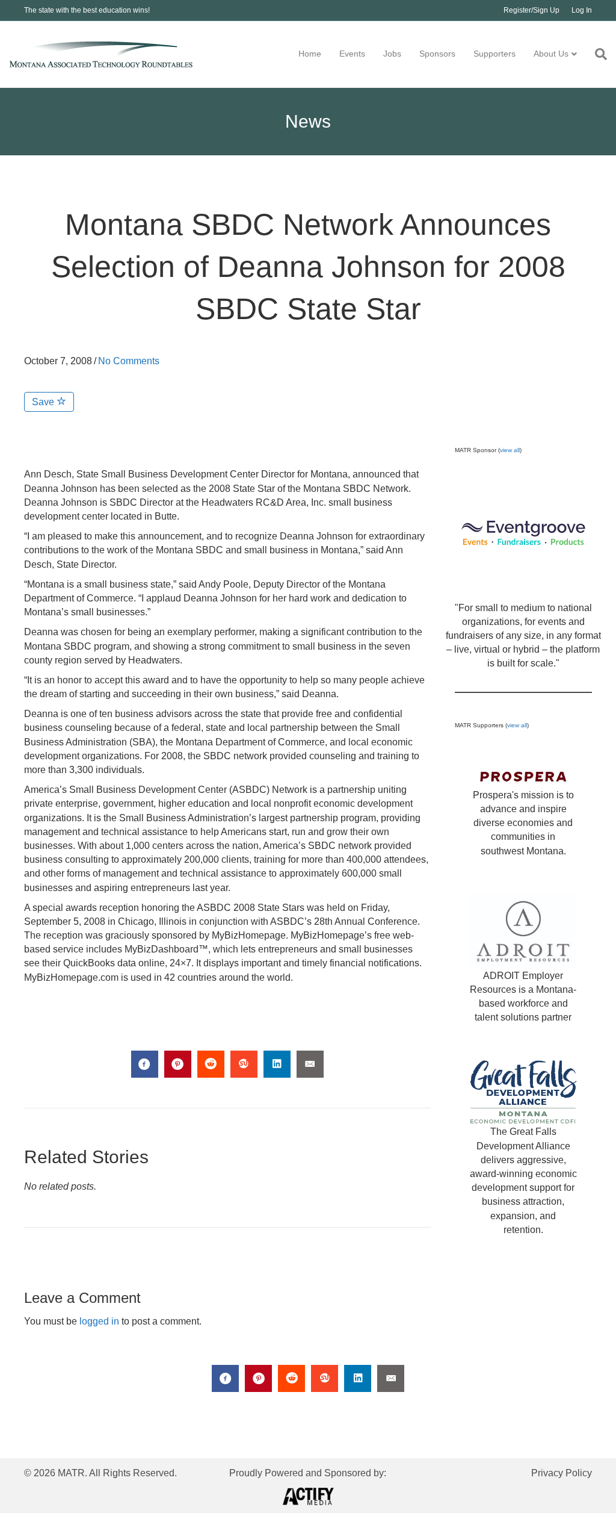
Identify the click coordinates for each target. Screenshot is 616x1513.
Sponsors (437, 53)
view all (510, 450)
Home (309, 53)
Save (44, 402)
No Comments (128, 361)
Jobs (392, 53)
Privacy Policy (561, 1473)
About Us (551, 53)
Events (352, 53)
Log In (581, 10)
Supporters (494, 53)
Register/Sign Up (531, 10)
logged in (99, 1321)
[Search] (596, 54)
